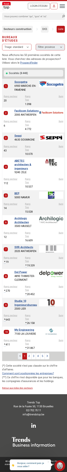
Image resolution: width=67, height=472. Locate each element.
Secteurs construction (17, 29)
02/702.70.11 (33, 410)
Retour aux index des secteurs (17, 388)
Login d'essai (39, 6)
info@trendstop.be (33, 414)
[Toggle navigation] (61, 6)
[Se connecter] (54, 6)
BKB (44, 29)
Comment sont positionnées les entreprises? (28, 373)
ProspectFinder (29, 62)
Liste (60, 29)
